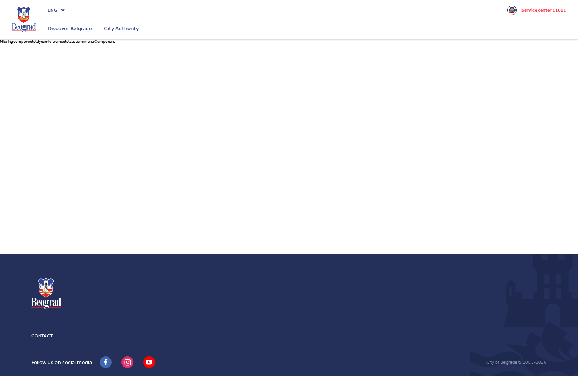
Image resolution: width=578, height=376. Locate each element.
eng (52, 10)
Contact (42, 336)
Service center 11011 (543, 10)
